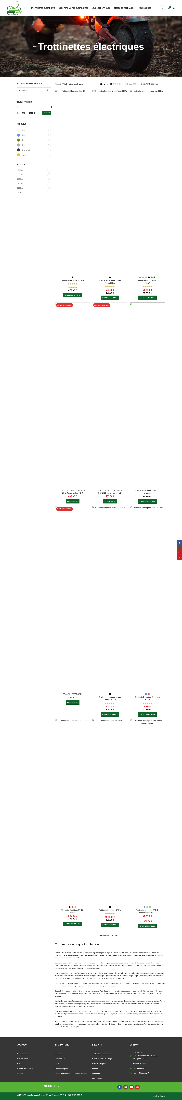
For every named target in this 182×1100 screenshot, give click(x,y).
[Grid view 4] (134, 84)
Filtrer (47, 113)
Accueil (58, 84)
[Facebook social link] (119, 1087)
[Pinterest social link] (137, 1087)
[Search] (174, 8)
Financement (60, 1059)
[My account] (162, 8)
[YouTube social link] (131, 1087)
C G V (57, 1064)
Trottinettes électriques (101, 1054)
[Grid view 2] (126, 84)
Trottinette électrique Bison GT (147, 490)
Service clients (22, 1059)
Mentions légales (61, 1069)
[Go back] (35, 46)
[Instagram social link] (125, 1087)
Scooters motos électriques (103, 1059)
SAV (18, 1064)
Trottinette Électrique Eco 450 (72, 280)
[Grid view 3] (130, 84)
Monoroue (96, 1074)
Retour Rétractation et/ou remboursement (71, 1074)
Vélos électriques (99, 1064)
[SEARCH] (48, 90)
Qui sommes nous (24, 1054)
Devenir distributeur (25, 1069)
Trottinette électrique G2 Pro (110, 910)
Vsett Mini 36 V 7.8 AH (72, 694)
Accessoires (97, 1078)
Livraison (58, 1054)
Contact (20, 1074)
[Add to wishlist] (88, 99)
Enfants (95, 1069)
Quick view (88, 93)
